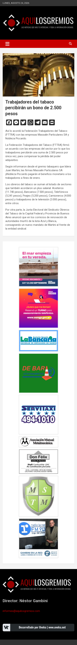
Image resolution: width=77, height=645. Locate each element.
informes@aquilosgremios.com (21, 611)
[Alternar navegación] (7, 44)
